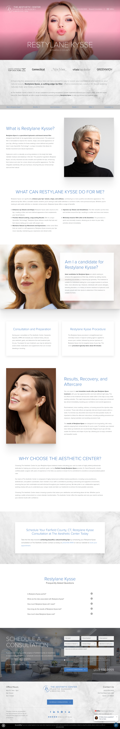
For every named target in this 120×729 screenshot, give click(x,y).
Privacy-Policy (88, 665)
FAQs (90, 107)
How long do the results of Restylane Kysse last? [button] (44, 609)
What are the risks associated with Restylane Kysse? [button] (45, 599)
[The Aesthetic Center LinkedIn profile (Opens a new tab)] (54, 712)
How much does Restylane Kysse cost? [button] (41, 614)
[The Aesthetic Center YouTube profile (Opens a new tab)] (69, 712)
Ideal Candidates (55, 107)
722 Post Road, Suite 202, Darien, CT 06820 (106, 694)
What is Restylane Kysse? (14, 107)
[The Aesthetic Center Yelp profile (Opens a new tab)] (65, 712)
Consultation (108, 107)
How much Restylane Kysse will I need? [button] (41, 604)
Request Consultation (95, 9)
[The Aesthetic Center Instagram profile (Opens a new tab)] (61, 712)
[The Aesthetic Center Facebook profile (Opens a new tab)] (50, 712)
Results (74, 107)
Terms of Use (80, 665)
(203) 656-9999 (82, 9)
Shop (73, 10)
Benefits (35, 107)
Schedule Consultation (75, 669)
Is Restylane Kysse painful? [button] (36, 594)
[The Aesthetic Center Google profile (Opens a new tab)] (58, 712)
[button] (3, 725)
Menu (112, 9)
